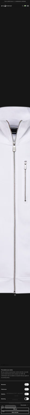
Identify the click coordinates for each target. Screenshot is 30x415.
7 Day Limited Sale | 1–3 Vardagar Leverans (15, 1)
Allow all (15, 409)
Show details (23, 405)
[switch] (26, 389)
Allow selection (15, 412)
